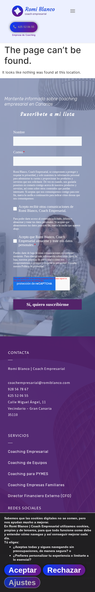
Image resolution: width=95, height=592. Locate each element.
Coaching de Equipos (27, 463)
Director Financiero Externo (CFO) (39, 496)
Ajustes (22, 582)
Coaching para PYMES (28, 474)
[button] (73, 11)
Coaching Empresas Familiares (36, 485)
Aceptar (23, 570)
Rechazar (64, 570)
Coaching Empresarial (28, 452)
